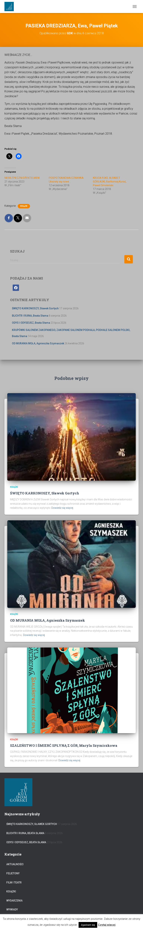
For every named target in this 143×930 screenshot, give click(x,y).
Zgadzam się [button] (88, 924)
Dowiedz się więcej (62, 507)
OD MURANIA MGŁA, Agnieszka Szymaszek (38, 343)
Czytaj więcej (106, 924)
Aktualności (14, 864)
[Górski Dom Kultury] (10, 6)
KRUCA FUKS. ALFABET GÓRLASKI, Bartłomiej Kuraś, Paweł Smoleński (109, 181)
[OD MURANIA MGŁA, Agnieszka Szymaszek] (71, 563)
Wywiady (12, 909)
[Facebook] (16, 287)
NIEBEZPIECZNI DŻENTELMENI (22, 177)
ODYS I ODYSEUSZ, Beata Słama (31, 322)
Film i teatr (14, 882)
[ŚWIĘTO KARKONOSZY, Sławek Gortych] (71, 436)
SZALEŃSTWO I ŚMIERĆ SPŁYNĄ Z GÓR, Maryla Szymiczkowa (63, 745)
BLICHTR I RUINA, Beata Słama (30, 315)
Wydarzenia (14, 900)
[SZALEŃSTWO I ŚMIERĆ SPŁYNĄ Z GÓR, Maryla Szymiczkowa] (71, 689)
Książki (23, 206)
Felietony (13, 873)
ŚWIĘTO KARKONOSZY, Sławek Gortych (35, 308)
